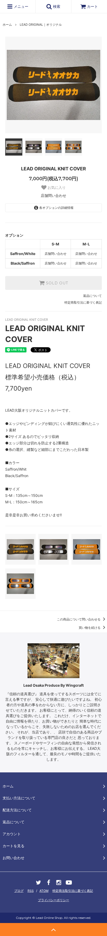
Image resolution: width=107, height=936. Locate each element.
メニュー (20, 6)
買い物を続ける (90, 628)
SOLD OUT (56, 283)
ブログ (19, 891)
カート (92, 6)
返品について (92, 296)
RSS (31, 891)
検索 (56, 6)
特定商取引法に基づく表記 (83, 302)
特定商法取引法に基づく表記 (72, 891)
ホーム (7, 24)
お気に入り (56, 187)
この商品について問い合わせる (79, 619)
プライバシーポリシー (53, 900)
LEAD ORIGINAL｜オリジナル (41, 24)
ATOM (44, 891)
